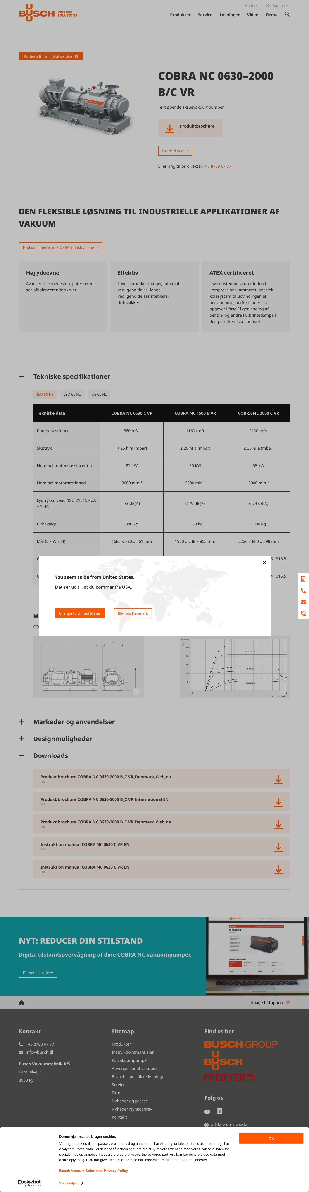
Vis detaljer (68, 1183)
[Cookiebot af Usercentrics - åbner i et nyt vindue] (29, 1183)
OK (271, 1138)
